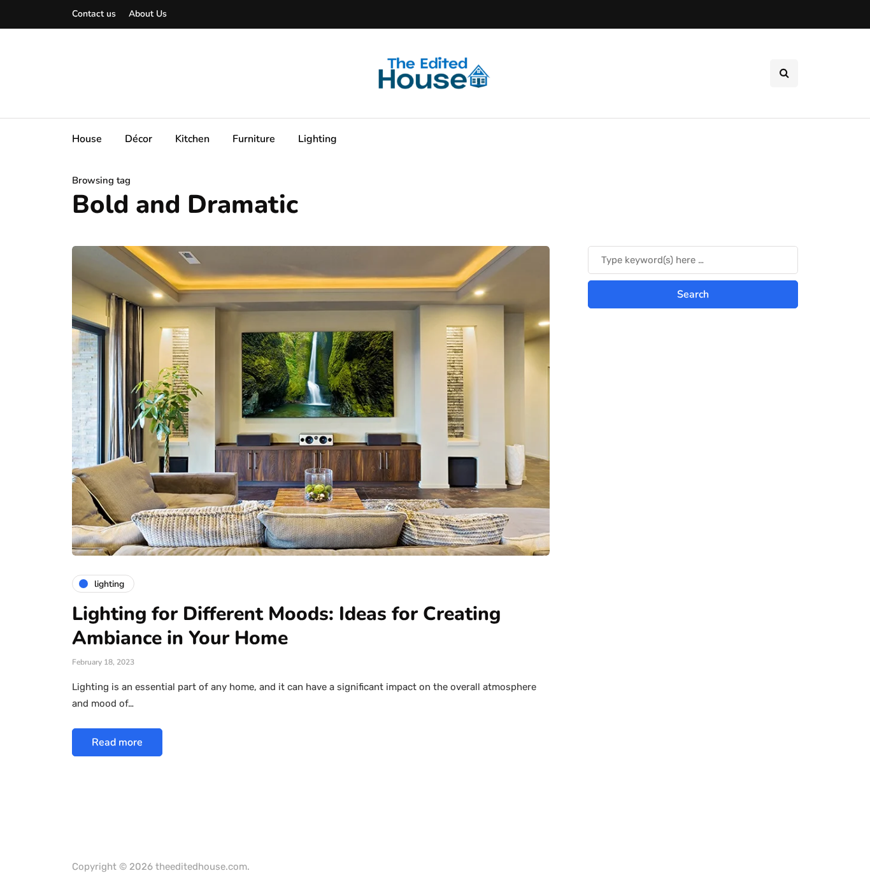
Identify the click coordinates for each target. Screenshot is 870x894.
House (87, 139)
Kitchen (192, 139)
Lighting (317, 139)
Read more (117, 742)
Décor (138, 139)
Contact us (94, 14)
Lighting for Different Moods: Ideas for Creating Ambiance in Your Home (286, 626)
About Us (148, 14)
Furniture (253, 139)
